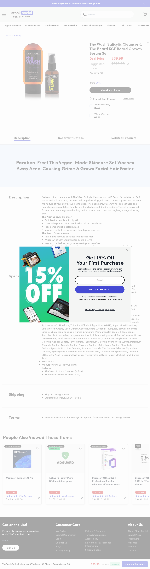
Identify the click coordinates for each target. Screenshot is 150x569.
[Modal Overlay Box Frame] (75, 284)
